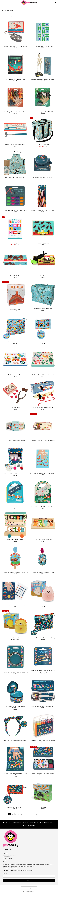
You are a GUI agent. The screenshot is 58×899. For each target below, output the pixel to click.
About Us (5, 852)
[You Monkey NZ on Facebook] (3, 861)
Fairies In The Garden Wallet (15, 807)
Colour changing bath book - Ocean (15, 506)
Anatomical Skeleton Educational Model (42, 79)
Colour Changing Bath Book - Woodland (42, 506)
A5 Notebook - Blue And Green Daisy (42, 46)
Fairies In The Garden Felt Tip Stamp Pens (43, 740)
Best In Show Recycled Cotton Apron (15, 177)
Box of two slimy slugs (43, 275)
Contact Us (6, 853)
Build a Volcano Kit (15, 309)
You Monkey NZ (31, 891)
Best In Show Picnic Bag (43, 144)
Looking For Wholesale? (9, 855)
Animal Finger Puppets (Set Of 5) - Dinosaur (15, 112)
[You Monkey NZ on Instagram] (5, 861)
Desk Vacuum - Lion (15, 638)
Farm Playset (43, 807)
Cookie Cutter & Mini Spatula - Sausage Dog (15, 572)
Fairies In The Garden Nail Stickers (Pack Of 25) (15, 773)
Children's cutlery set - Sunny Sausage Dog (43, 440)
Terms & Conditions (8, 858)
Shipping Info (6, 856)
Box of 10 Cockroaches (43, 243)
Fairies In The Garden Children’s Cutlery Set (43, 706)
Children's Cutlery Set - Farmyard (15, 440)
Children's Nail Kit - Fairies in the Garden (15, 474)
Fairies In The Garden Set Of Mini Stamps (42, 773)
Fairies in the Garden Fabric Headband (15, 740)
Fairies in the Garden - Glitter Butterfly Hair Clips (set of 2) (43, 671)
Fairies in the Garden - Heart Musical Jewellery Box (15, 707)
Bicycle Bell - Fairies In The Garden (42, 177)
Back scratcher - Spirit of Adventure (15, 144)
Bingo (15, 243)
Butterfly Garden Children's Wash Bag (15, 342)
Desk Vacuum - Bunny (42, 605)
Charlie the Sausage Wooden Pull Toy (42, 407)
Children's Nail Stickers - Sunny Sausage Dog (42, 473)
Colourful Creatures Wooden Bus (15, 539)
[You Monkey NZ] (29, 2)
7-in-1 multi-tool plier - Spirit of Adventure (15, 46)
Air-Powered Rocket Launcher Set (15, 79)
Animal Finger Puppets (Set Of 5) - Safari (42, 112)
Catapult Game (15, 407)
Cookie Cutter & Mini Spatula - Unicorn (43, 572)
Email (5, 873)
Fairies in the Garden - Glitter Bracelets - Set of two (15, 672)
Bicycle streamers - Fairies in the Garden (42, 210)
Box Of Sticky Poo (15, 275)
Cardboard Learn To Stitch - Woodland (43, 374)
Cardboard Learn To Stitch (15, 374)
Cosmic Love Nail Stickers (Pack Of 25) (15, 605)
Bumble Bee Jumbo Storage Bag (43, 308)
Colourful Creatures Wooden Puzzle (43, 539)
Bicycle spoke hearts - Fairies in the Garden (15, 210)
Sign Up (29, 880)
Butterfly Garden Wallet (42, 342)
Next (36, 814)
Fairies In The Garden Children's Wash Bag (43, 638)
